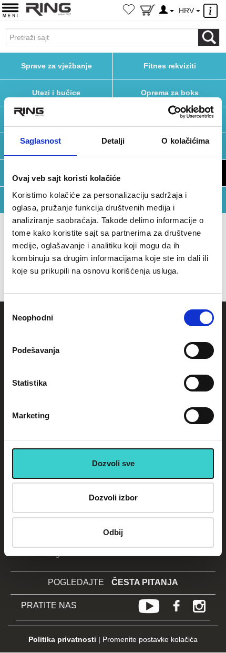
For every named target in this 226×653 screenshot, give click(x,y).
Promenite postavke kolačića (150, 639)
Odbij (113, 532)
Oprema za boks (170, 92)
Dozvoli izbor (113, 497)
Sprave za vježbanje (56, 66)
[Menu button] (10, 10)
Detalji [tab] (113, 140)
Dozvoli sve (113, 463)
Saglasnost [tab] (40, 140)
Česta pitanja (144, 582)
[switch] (199, 350)
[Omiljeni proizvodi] (129, 10)
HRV (187, 10)
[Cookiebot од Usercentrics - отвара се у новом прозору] (168, 112)
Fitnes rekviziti (169, 66)
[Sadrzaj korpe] (148, 12)
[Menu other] (212, 10)
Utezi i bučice (56, 92)
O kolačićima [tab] (185, 140)
